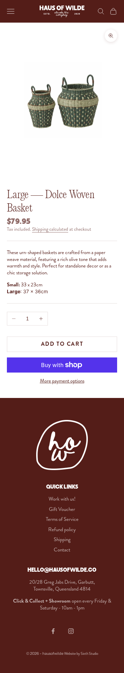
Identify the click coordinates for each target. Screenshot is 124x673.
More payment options (62, 381)
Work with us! (62, 499)
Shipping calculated (50, 229)
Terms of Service (62, 519)
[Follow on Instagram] (71, 631)
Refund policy (62, 529)
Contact (62, 550)
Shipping (62, 539)
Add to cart (62, 344)
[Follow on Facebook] (53, 631)
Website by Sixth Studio (81, 653)
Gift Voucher (62, 509)
